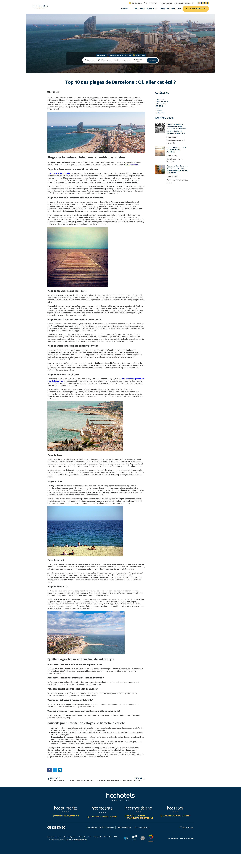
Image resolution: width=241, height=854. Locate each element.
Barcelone (160, 99)
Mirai (192, 838)
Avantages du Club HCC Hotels (121, 55)
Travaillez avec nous (54, 837)
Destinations (162, 101)
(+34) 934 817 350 (124, 827)
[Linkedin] (204, 3)
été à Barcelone (131, 164)
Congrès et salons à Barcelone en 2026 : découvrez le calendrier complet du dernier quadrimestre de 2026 (176, 128)
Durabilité (152, 9)
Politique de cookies (84, 837)
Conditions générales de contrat (76, 839)
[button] (49, 770)
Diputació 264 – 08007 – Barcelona (100, 827)
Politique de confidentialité (102, 837)
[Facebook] (201, 3)
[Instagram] (199, 3)
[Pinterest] (207, 3)
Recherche (152, 60)
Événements (139, 9)
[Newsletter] (181, 827)
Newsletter (188, 827)
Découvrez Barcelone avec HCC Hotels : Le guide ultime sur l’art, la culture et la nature (177, 169)
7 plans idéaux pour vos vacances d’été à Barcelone (176, 149)
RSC (115, 837)
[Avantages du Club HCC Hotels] (110, 55)
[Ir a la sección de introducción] (120, 70)
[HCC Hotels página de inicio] (40, 7)
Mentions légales (69, 837)
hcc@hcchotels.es (142, 827)
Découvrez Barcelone (170, 9)
